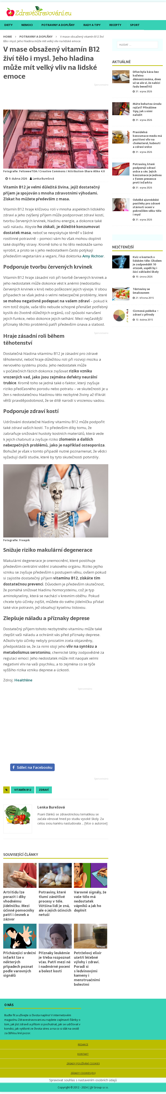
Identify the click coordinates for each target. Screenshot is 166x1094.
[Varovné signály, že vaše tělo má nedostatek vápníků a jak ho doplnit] (90, 875)
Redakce (83, 1044)
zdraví (44, 790)
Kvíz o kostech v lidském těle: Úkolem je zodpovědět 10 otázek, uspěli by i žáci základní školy (147, 264)
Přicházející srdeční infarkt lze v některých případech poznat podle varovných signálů (19, 964)
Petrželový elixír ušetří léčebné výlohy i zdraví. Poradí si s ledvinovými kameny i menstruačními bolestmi (88, 968)
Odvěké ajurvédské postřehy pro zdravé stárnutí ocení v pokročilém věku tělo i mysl (147, 207)
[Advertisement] (55, 97)
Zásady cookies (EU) (83, 1073)
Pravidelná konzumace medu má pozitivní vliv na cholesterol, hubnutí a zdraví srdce (147, 139)
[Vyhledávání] (137, 44)
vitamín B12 (22, 790)
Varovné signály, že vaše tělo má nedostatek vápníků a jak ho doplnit (90, 901)
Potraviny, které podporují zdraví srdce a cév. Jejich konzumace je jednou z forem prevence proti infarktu (147, 173)
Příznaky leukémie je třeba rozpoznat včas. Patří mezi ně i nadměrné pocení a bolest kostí (54, 962)
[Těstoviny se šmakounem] (120, 293)
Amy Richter (93, 256)
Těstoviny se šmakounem (141, 291)
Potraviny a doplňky (58, 25)
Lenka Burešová (51, 807)
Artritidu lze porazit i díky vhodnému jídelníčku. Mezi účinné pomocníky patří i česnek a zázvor (18, 905)
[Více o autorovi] (95, 823)
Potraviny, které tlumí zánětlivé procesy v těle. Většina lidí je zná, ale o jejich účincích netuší (55, 903)
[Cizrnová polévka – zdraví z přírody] (120, 315)
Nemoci (27, 25)
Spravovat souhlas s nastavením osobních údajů (83, 1080)
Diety (8, 25)
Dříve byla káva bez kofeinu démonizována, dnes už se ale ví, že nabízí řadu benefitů (147, 79)
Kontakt (83, 1054)
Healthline (23, 680)
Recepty (115, 25)
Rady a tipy (92, 25)
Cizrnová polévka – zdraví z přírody (146, 313)
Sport (135, 25)
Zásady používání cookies (83, 1063)
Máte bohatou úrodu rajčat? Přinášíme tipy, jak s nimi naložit (147, 109)
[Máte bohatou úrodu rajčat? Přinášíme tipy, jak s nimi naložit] (120, 108)
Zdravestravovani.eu (32, 1020)
